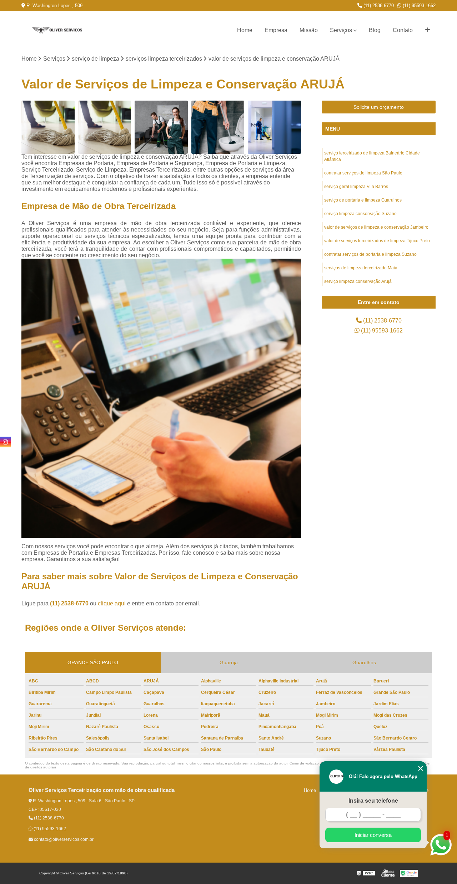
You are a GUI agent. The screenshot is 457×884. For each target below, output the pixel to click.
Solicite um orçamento (378, 107)
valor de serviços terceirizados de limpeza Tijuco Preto (377, 240)
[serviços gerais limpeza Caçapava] (161, 127)
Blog (375, 30)
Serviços (341, 30)
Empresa (276, 30)
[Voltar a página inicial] (57, 30)
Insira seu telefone (373, 801)
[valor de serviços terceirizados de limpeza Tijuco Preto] (274, 127)
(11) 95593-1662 (418, 5)
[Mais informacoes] (428, 30)
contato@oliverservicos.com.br (63, 839)
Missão (309, 30)
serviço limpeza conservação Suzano (360, 213)
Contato (403, 30)
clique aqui (112, 603)
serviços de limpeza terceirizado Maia (360, 267)
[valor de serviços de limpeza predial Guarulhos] (48, 127)
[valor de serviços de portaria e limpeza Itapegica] (104, 127)
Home (244, 30)
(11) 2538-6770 (378, 5)
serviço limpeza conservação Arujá (358, 281)
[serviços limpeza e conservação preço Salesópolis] (218, 127)
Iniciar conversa (373, 835)
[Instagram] (5, 442)
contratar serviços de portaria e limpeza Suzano (370, 254)
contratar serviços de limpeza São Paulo (363, 173)
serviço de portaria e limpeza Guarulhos (363, 200)
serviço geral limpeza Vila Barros (356, 186)
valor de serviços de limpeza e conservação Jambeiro (376, 227)
